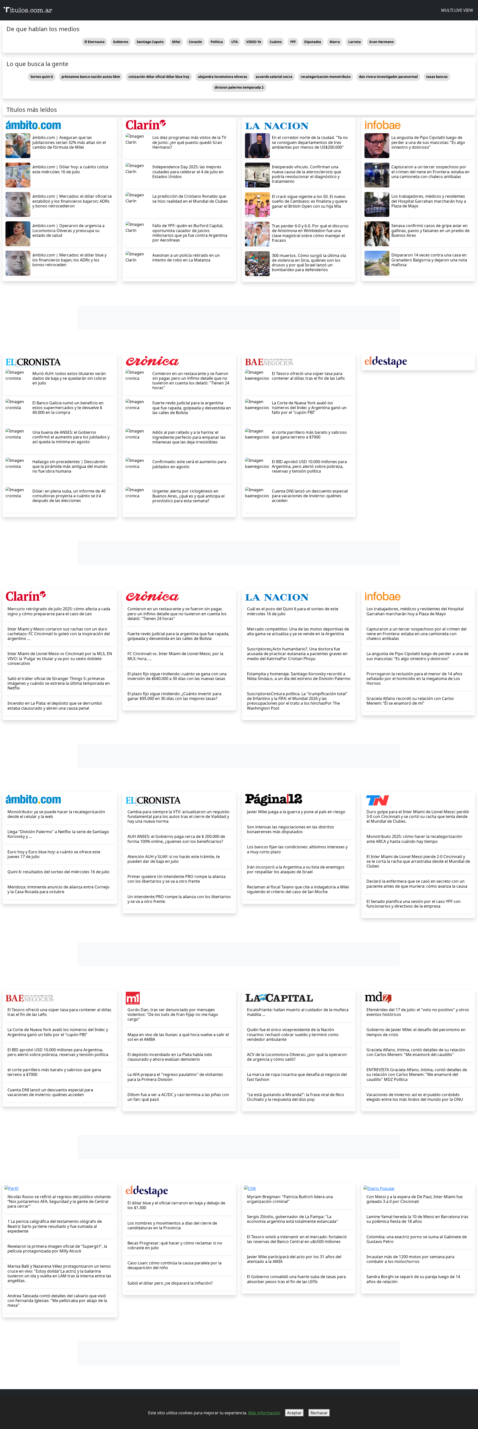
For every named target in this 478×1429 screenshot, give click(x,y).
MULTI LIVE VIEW (456, 10)
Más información (264, 1413)
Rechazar (319, 1413)
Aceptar (294, 1413)
